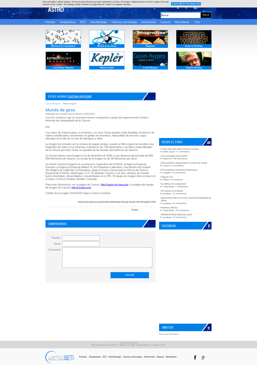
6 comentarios (177, 165)
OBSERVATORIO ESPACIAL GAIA (176, 214)
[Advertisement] (128, 82)
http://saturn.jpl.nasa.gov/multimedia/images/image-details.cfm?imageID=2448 (117, 202)
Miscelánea (182, 22)
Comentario (54, 249)
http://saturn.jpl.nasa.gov (114, 184)
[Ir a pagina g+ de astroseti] (203, 358)
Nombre (56, 237)
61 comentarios (180, 203)
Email (57, 243)
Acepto (176, 4)
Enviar (130, 275)
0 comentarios (176, 179)
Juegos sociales (159, 345)
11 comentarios (183, 151)
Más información (190, 4)
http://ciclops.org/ (81, 187)
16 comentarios (179, 172)
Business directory (144, 345)
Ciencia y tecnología (124, 22)
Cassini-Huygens (79, 96)
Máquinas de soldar (127, 345)
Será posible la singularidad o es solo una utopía (184, 162)
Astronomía (148, 22)
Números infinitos (169, 207)
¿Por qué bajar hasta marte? (174, 155)
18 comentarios (182, 210)
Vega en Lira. (167, 176)
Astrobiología (98, 22)
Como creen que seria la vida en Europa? (180, 148)
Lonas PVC (113, 345)
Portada (50, 22)
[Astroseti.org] (59, 9)
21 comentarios (180, 193)
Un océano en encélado (172, 190)
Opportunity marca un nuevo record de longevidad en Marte (186, 199)
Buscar (206, 14)
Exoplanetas (68, 22)
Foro (197, 22)
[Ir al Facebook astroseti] (195, 358)
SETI (83, 22)
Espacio (165, 22)
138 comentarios (180, 158)
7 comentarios (182, 186)
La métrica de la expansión (173, 183)
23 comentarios (180, 217)
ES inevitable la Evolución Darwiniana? (179, 169)
